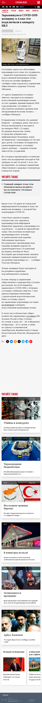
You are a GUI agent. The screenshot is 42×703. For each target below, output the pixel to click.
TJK (10, 7)
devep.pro (31, 700)
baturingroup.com (12, 701)
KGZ (7, 7)
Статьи (13, 11)
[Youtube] (30, 341)
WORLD (22, 7)
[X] (7, 341)
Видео (21, 11)
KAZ (3, 7)
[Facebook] (26, 341)
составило (31, 316)
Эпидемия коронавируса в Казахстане (14, 34)
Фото (28, 11)
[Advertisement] (21, 369)
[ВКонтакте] (11, 341)
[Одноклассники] (15, 341)
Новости (5, 11)
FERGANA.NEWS (21, 2)
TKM (13, 7)
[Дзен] (19, 341)
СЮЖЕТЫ (35, 11)
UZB (17, 7)
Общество (18, 31)
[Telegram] (23, 341)
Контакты (5, 695)
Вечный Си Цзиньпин (13, 652)
